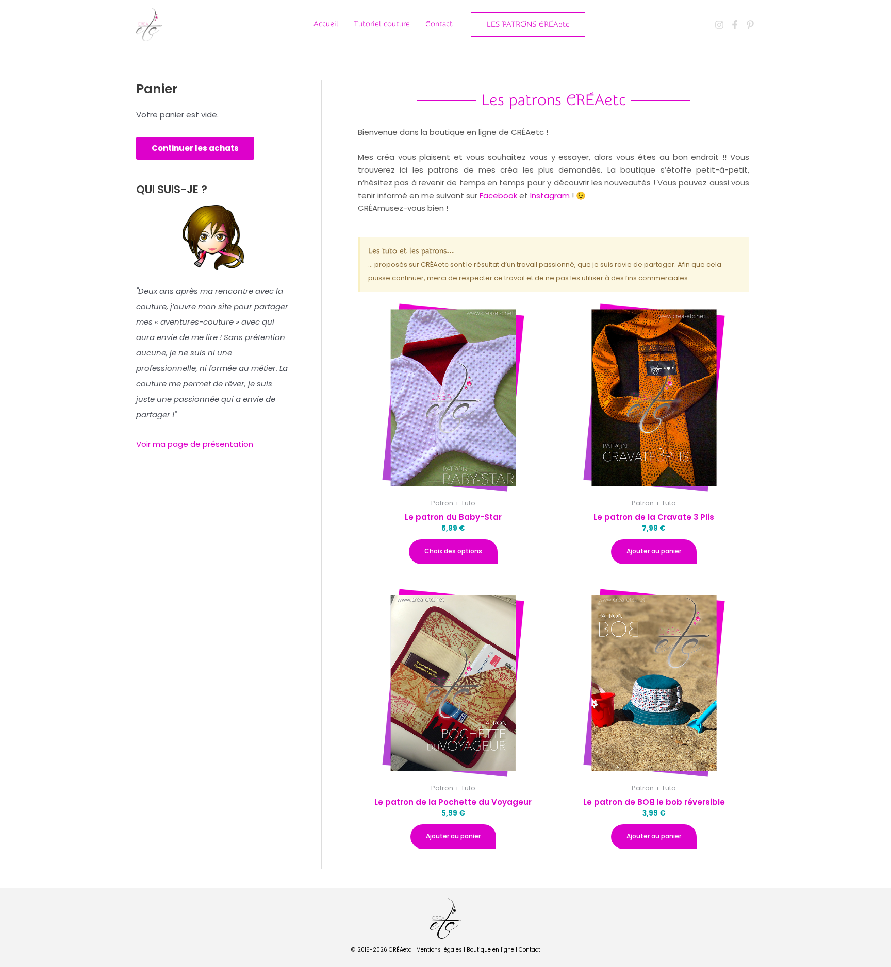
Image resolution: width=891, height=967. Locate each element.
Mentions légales (439, 950)
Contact (439, 24)
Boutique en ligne (490, 950)
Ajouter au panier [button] (653, 551)
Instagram (550, 195)
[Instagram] (719, 24)
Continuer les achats (195, 148)
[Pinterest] (750, 24)
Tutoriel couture (382, 24)
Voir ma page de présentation (194, 443)
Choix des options (453, 551)
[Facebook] (734, 24)
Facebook (498, 195)
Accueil (326, 24)
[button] (528, 24)
